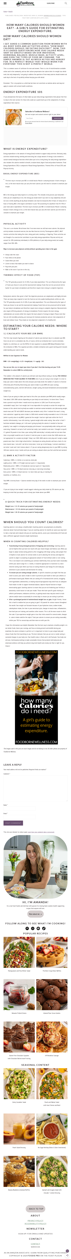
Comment (7, 774)
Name (6, 805)
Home (5, 11)
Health (11, 11)
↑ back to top (35, 1209)
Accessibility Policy (35, 1224)
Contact (35, 1244)
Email (6, 813)
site (16, 367)
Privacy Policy (35, 1221)
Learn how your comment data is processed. (41, 832)
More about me (34, 914)
